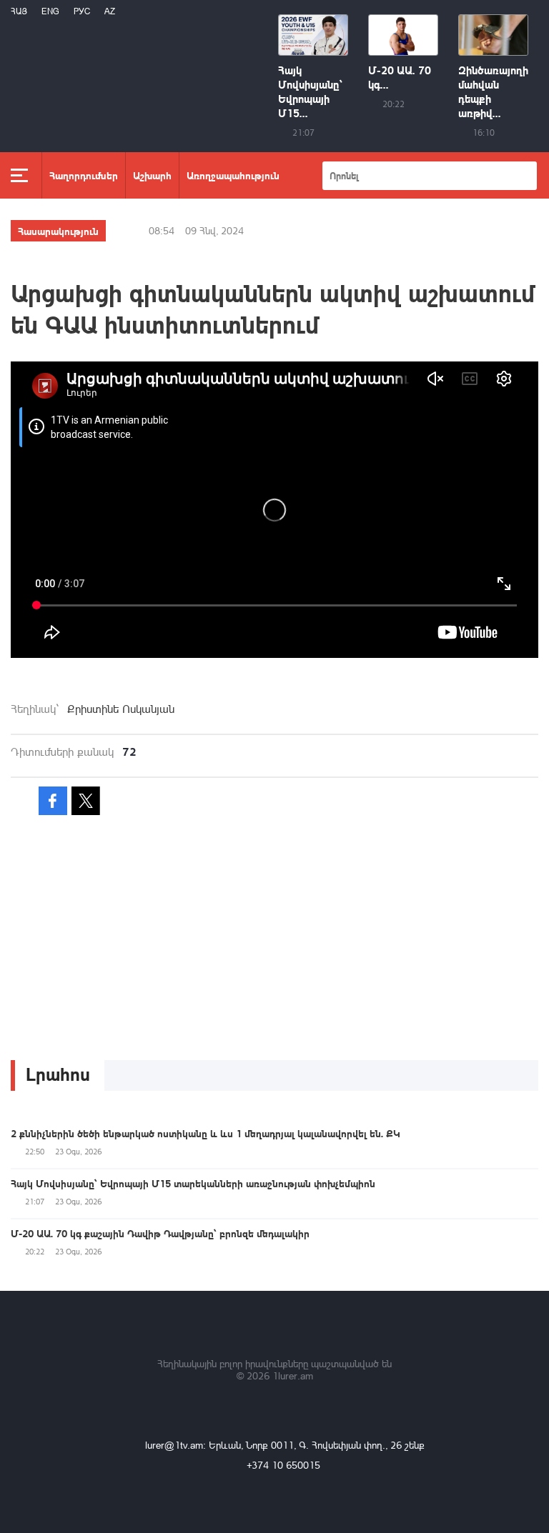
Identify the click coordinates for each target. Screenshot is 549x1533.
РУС (82, 11)
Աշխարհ (152, 175)
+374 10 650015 (283, 1465)
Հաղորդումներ (83, 175)
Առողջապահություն (233, 175)
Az (109, 11)
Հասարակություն (58, 230)
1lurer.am (292, 1375)
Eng (50, 11)
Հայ (19, 11)
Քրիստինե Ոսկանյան (120, 708)
